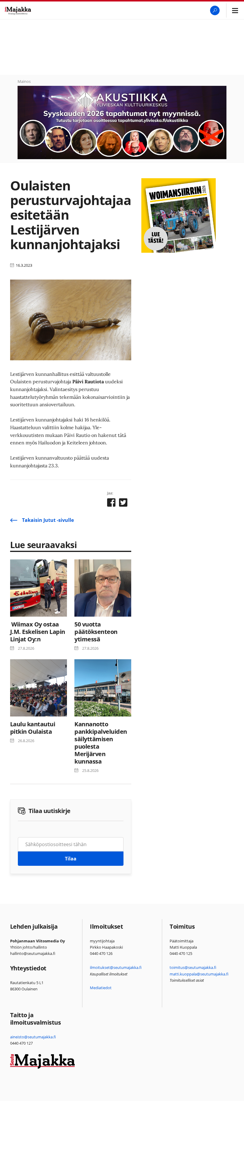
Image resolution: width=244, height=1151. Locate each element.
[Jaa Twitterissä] (123, 503)
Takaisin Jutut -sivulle (48, 520)
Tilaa (70, 858)
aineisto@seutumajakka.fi (33, 1037)
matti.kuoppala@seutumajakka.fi (199, 974)
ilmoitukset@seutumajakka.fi (116, 967)
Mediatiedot (101, 987)
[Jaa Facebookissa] (111, 503)
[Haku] (215, 10)
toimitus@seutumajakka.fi (193, 967)
